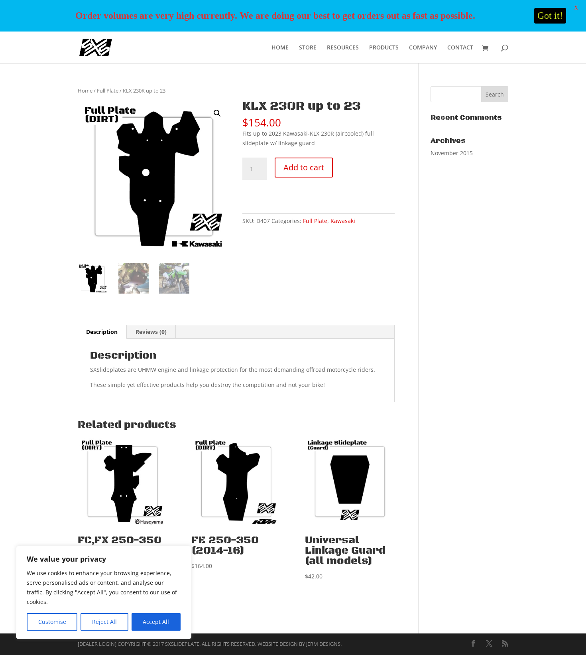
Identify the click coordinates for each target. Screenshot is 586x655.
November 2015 (452, 153)
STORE (308, 48)
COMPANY (423, 48)
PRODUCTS (384, 48)
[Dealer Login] (97, 643)
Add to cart (303, 167)
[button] (217, 113)
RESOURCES (343, 48)
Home (85, 90)
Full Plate (107, 90)
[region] (103, 592)
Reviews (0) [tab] (151, 331)
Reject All (104, 621)
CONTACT (460, 48)
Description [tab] (102, 331)
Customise (52, 621)
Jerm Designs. (324, 643)
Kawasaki (342, 221)
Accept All (156, 621)
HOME (280, 48)
